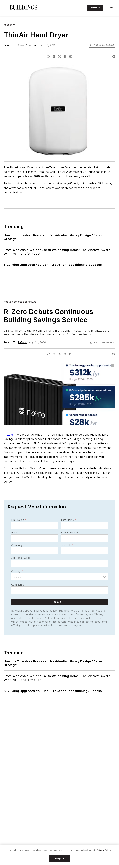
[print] (113, 56)
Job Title (67, 545)
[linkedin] (53, 56)
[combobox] (59, 576)
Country (17, 571)
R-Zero (22, 342)
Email (15, 532)
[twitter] (59, 56)
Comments (17, 584)
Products (9, 25)
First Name (18, 519)
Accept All (59, 858)
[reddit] (65, 56)
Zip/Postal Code (20, 557)
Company (17, 545)
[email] (70, 56)
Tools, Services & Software (20, 302)
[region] (59, 855)
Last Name (68, 519)
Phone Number (70, 532)
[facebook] (48, 56)
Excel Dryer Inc (27, 45)
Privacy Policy (104, 850)
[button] (6, 8)
